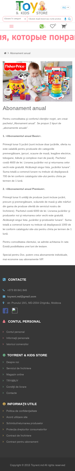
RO (64, 7)
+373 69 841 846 (17, 290)
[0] (52, 27)
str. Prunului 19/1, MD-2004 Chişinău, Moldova (34, 302)
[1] (42, 26)
